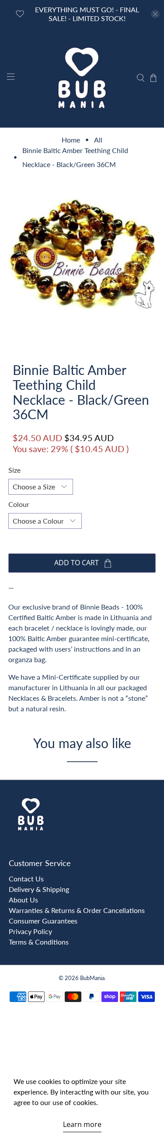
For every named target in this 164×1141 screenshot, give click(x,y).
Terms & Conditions (39, 942)
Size (14, 470)
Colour (18, 504)
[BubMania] (82, 77)
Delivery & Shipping (39, 889)
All (98, 139)
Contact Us (26, 878)
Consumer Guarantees (43, 920)
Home (71, 139)
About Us (23, 899)
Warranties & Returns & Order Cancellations (77, 910)
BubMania (92, 977)
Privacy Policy (30, 931)
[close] (155, 14)
